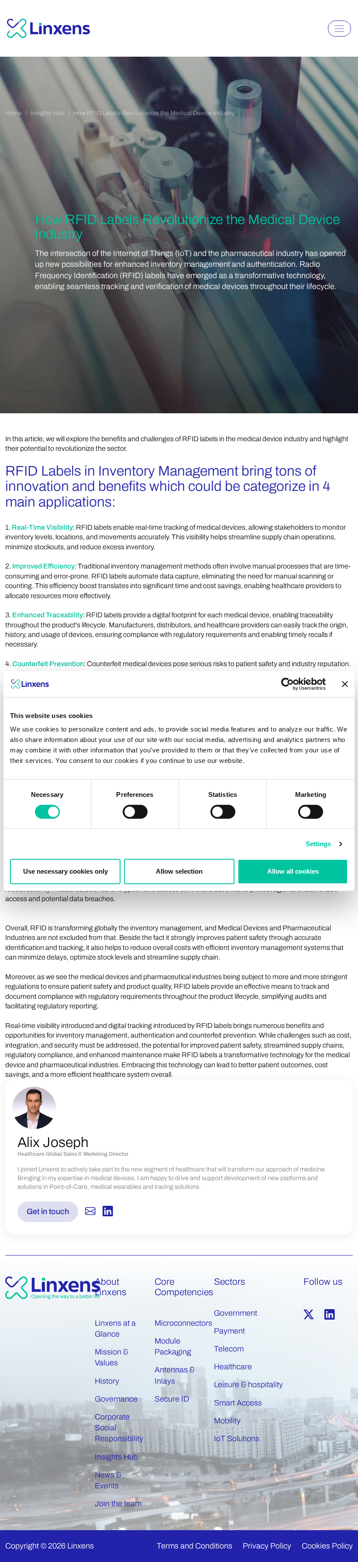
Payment (229, 1331)
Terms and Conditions (194, 1546)
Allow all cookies (293, 871)
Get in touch (48, 1211)
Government (235, 1313)
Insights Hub (48, 113)
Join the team (118, 1503)
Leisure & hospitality (248, 1384)
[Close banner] (345, 684)
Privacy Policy (267, 1546)
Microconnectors (183, 1323)
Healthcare (233, 1366)
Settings (318, 843)
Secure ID (172, 1399)
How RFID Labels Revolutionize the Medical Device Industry (154, 113)
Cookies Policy (327, 1546)
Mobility (227, 1420)
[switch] (135, 812)
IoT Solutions (236, 1438)
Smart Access (238, 1403)
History (107, 1381)
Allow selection (179, 871)
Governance (116, 1399)
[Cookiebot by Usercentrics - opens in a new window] (287, 684)
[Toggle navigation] (339, 28)
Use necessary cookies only (65, 871)
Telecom (229, 1348)
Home (13, 113)
